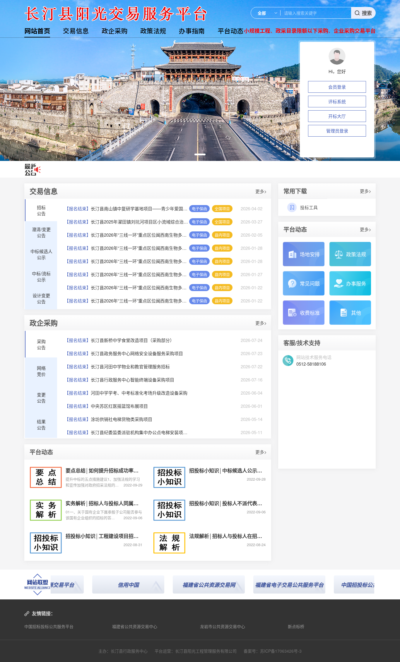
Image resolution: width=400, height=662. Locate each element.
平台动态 (230, 30)
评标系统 (337, 101)
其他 (356, 312)
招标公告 (41, 210)
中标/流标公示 (41, 276)
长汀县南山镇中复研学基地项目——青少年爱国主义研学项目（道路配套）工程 (126, 208)
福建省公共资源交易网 (190, 585)
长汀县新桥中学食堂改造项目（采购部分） (119, 340)
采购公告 (41, 344)
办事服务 (356, 283)
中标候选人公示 (41, 254)
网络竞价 (41, 371)
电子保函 (199, 208)
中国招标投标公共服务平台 (48, 626)
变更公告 (41, 397)
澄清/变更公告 (41, 232)
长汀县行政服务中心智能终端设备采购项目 (119, 379)
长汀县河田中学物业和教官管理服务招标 (117, 366)
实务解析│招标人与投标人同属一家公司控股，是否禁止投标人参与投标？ (104, 503)
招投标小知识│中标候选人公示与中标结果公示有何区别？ (227, 470)
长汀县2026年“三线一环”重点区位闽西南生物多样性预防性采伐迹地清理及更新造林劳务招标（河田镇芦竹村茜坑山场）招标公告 (126, 301)
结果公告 (41, 424)
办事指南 (192, 30)
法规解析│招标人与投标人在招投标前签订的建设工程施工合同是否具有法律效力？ (227, 535)
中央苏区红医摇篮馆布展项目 (106, 406)
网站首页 (37, 30)
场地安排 (310, 254)
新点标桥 (296, 626)
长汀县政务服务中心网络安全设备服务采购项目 (123, 353)
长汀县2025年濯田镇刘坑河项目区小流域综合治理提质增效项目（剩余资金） (126, 222)
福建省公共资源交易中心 (134, 626)
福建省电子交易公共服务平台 (270, 585)
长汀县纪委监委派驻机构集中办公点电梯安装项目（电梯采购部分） (126, 432)
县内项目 (222, 235)
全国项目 (222, 208)
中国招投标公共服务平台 (351, 585)
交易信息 (76, 30)
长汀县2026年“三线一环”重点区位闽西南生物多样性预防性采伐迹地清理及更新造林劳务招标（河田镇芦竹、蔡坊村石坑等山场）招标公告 (126, 287)
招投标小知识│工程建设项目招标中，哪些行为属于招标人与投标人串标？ (104, 535)
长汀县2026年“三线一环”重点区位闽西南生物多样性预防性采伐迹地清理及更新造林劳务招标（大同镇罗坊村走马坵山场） (126, 248)
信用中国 (109, 585)
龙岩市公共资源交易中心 (222, 626)
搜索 (367, 12)
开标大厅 (337, 116)
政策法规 (153, 30)
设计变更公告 (41, 298)
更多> (261, 191)
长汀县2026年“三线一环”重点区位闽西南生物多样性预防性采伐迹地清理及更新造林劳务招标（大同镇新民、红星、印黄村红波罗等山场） (126, 274)
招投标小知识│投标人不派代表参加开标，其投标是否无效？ (227, 503)
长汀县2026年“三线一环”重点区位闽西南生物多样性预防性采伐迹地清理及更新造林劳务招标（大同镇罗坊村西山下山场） (126, 261)
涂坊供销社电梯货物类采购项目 (108, 419)
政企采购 (114, 30)
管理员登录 (337, 131)
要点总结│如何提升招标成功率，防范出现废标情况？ (104, 470)
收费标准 (310, 312)
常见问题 (310, 283)
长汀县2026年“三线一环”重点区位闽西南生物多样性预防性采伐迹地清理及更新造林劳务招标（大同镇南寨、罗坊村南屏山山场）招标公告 (126, 235)
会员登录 (337, 87)
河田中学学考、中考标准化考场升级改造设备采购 (125, 393)
